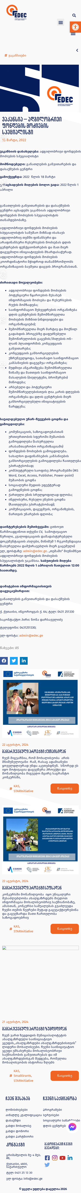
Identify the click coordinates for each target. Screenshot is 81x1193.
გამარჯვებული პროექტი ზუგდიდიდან (34, 1029)
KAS (16, 786)
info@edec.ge (33, 1179)
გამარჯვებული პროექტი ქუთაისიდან (34, 751)
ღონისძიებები (17, 1110)
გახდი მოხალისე (18, 1126)
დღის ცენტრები (55, 1126)
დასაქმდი (13, 1120)
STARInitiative (23, 791)
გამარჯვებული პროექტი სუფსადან (32, 888)
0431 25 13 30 (23, 1173)
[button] (75, 27)
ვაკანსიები (17, 55)
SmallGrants (22, 1076)
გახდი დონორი (17, 1131)
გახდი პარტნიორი (19, 1136)
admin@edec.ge (35, 551)
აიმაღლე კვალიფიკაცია (24, 1115)
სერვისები (51, 1115)
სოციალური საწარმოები (61, 1120)
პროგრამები (52, 1110)
